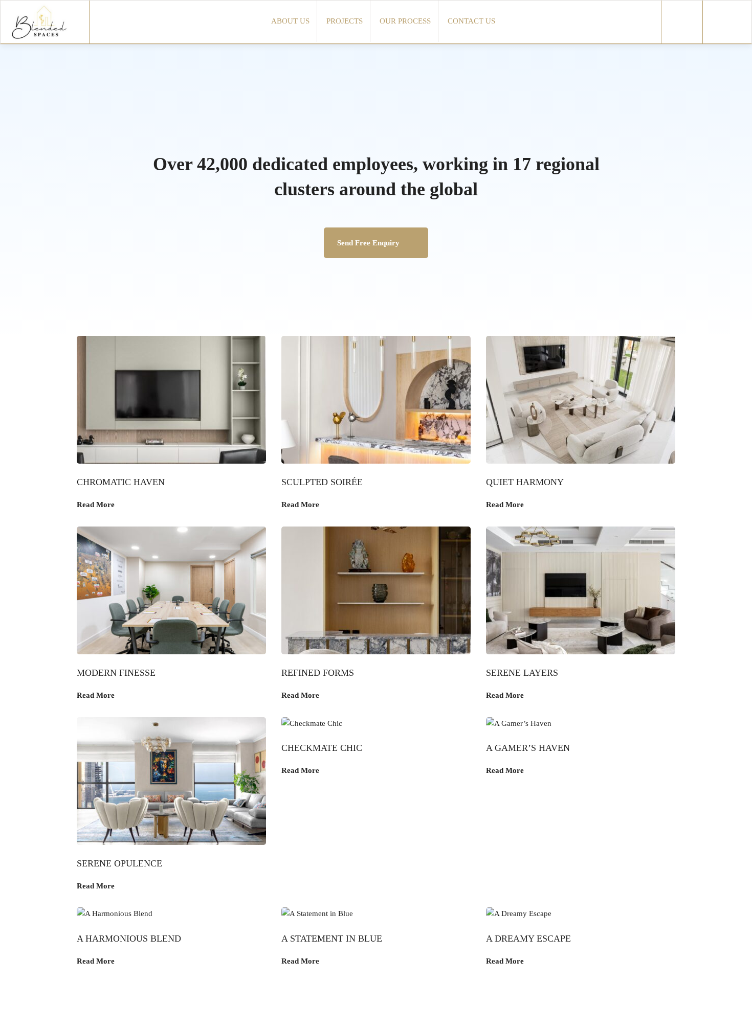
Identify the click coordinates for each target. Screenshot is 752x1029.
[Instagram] (682, 21)
